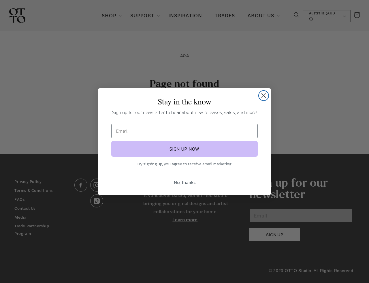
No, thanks (184, 182)
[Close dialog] (264, 96)
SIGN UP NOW (184, 148)
